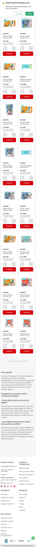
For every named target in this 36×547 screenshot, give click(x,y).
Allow (29, 13)
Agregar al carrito (9, 54)
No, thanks (19, 13)
